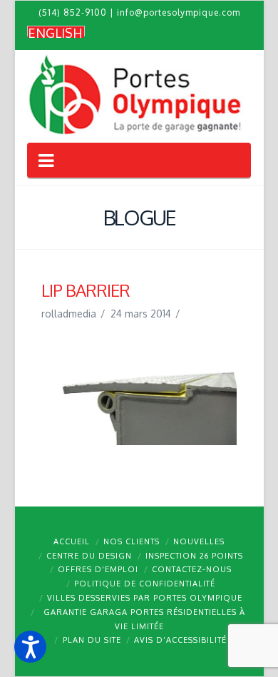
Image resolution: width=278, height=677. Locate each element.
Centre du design (89, 556)
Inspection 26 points (194, 556)
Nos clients (131, 541)
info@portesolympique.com (178, 12)
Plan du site (92, 640)
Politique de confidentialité (144, 584)
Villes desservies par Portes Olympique (144, 598)
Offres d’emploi (98, 569)
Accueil (71, 541)
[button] (30, 647)
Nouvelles (199, 541)
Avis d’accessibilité (180, 640)
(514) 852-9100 (72, 12)
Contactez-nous (192, 569)
